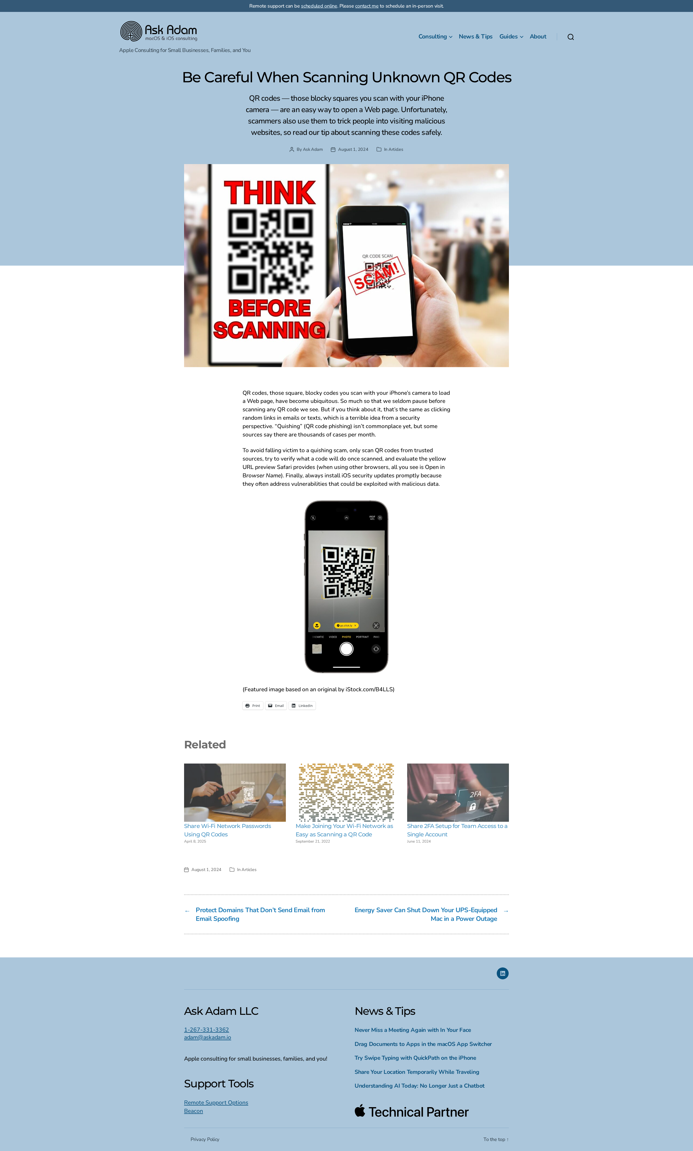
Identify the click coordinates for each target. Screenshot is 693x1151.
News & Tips (475, 36)
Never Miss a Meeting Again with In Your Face (413, 1030)
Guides (508, 36)
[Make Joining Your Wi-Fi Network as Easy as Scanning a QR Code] (346, 793)
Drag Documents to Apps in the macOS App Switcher (423, 1044)
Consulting (433, 36)
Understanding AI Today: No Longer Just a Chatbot (420, 1086)
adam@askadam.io (207, 1037)
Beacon (193, 1111)
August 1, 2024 (353, 149)
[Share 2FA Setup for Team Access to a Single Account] (458, 793)
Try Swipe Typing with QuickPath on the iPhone (415, 1058)
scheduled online (319, 6)
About (538, 36)
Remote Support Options (216, 1102)
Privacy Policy (205, 1139)
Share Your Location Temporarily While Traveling (417, 1072)
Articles (395, 149)
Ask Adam (313, 149)
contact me (366, 6)
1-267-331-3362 (206, 1029)
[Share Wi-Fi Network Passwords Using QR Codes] (235, 793)
